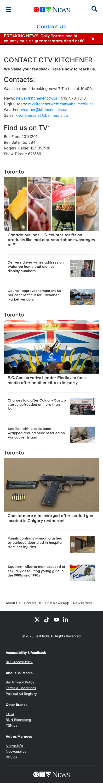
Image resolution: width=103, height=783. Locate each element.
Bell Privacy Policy (20, 682)
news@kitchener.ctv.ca (36, 98)
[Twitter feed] (37, 619)
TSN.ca (11, 725)
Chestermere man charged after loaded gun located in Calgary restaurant (50, 518)
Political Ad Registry (21, 694)
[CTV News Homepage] (52, 9)
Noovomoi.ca (16, 751)
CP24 (10, 714)
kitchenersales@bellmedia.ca (42, 115)
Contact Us (32, 603)
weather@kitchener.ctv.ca (44, 109)
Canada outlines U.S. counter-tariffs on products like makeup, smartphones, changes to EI (51, 240)
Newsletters (82, 603)
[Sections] (8, 9)
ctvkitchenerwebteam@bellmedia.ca (61, 103)
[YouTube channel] (56, 619)
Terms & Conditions (21, 688)
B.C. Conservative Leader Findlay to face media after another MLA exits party (47, 380)
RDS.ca (11, 757)
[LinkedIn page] (66, 619)
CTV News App (57, 603)
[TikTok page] (47, 619)
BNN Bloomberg (18, 720)
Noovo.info (14, 746)
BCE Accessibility (19, 662)
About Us (13, 603)
